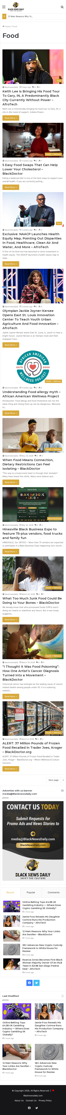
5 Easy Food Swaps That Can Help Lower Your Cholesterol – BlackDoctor (30, 169)
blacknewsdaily (11, 87)
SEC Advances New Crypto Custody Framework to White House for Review (42, 948)
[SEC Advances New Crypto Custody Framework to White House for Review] (11, 949)
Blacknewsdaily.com (33, 1095)
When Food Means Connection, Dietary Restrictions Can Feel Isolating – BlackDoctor (27, 464)
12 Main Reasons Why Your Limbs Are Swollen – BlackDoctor (37, 16)
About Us (19, 1100)
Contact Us (31, 1100)
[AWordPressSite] (16, 6)
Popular (31, 892)
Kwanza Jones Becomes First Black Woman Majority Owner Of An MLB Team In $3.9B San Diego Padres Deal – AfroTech (42, 964)
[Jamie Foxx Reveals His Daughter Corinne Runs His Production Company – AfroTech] (11, 921)
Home (7, 26)
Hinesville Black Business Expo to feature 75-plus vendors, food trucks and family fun (32, 533)
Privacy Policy (45, 1100)
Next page (54, 780)
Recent (10, 892)
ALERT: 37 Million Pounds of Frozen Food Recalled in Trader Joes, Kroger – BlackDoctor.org (32, 747)
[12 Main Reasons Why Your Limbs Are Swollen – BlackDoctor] (11, 936)
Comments (54, 892)
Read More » (11, 118)
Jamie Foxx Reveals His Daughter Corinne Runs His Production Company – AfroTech (41, 919)
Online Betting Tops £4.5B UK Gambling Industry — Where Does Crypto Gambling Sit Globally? (41, 905)
